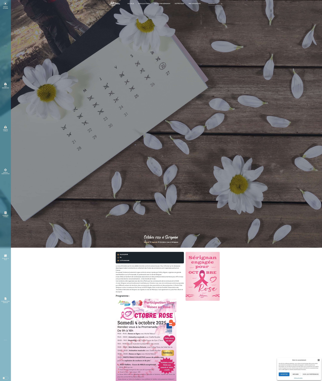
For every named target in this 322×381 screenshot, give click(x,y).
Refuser (296, 374)
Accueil (146, 242)
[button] (318, 360)
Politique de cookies (298, 378)
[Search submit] (221, 3)
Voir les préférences (311, 374)
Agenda (154, 242)
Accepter (284, 374)
